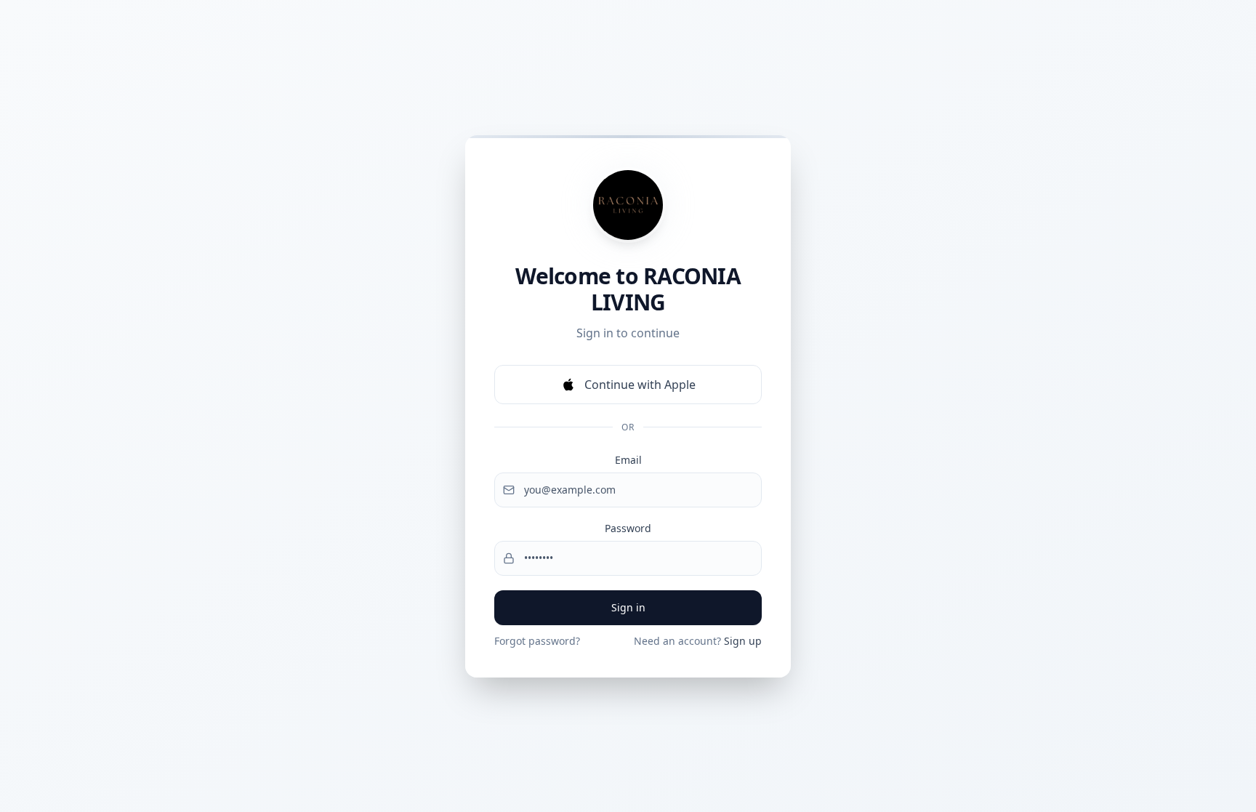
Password (628, 528)
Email (628, 460)
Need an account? (698, 641)
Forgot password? (537, 641)
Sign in (628, 607)
